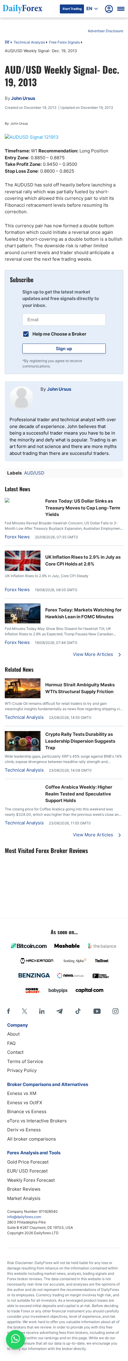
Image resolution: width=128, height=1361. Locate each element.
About (13, 1034)
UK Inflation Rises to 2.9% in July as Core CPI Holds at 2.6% (83, 560)
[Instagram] (115, 1011)
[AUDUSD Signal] (64, 137)
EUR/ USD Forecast (27, 1171)
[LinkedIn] (41, 1011)
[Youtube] (97, 1011)
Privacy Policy (22, 1070)
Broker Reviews (23, 1189)
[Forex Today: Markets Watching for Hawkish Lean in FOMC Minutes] (22, 622)
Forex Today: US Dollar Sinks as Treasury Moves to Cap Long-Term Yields (82, 507)
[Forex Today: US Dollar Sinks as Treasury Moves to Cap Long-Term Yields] (22, 501)
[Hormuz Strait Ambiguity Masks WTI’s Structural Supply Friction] (22, 696)
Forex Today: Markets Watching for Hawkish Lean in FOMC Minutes (83, 613)
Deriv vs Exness (24, 1130)
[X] (24, 1011)
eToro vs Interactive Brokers (37, 1121)
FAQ (11, 1043)
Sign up (64, 348)
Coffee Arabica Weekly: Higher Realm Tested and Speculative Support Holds (78, 793)
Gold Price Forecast (28, 1162)
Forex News (17, 537)
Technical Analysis (29, 42)
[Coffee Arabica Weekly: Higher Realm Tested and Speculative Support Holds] (22, 787)
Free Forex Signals (64, 42)
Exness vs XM (21, 1093)
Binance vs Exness (26, 1111)
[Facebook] (8, 1011)
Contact (15, 1052)
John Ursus (59, 389)
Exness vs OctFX (24, 1102)
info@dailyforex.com (24, 1217)
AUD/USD (34, 473)
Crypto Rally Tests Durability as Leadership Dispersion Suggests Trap (80, 740)
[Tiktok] (78, 1011)
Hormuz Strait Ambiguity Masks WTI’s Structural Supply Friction (80, 688)
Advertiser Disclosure (105, 31)
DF (7, 43)
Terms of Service (25, 1061)
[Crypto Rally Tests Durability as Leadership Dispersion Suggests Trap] (22, 749)
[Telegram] (59, 1011)
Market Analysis (23, 1198)
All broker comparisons (31, 1139)
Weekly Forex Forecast (31, 1180)
